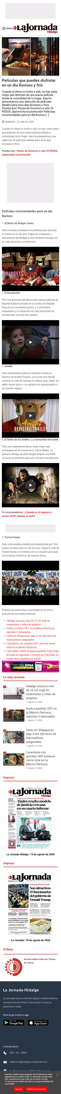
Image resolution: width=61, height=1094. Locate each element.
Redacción (10, 121)
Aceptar (18, 1089)
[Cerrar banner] (57, 1075)
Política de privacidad (36, 1089)
